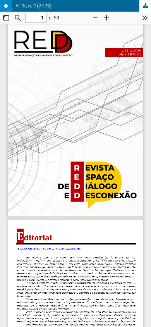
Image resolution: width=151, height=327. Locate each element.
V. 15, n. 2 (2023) (33, 5)
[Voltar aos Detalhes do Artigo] (6, 6)
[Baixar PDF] (145, 6)
